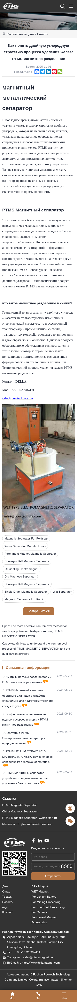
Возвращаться (39, 611)
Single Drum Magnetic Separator (26, 591)
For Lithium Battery (43, 896)
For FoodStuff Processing (48, 907)
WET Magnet (39, 891)
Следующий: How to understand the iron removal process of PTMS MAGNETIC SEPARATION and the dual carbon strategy (36, 648)
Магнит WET (10, 824)
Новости (42, 34)
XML (39, 984)
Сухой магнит (48, 817)
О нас (6, 891)
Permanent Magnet (43, 917)
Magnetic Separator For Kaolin (24, 599)
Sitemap (66, 979)
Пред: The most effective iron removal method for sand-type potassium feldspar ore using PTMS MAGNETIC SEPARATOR (34, 631)
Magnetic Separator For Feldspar (26, 538)
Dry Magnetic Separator (20, 576)
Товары (7, 896)
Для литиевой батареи (36, 824)
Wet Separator (62, 591)
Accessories (39, 922)
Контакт (7, 912)
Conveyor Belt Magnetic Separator (27, 561)
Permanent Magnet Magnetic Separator (30, 553)
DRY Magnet (39, 886)
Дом (31, 34)
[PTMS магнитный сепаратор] (11, 11)
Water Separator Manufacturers (25, 546)
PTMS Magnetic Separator (19, 805)
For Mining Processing (46, 902)
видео (6, 907)
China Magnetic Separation (20, 811)
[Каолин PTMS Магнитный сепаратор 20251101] (38, 531)
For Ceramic (39, 912)
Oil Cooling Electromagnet (21, 569)
